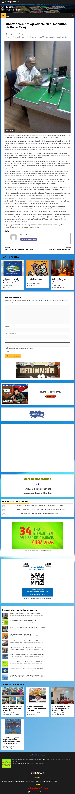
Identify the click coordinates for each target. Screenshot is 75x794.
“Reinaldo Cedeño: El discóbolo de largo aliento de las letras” (12, 281)
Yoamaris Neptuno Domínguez (12, 714)
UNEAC (18, 629)
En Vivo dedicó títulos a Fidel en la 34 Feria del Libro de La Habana (61, 708)
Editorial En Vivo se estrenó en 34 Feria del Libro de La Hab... (27, 675)
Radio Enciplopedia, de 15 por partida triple (18, 249)
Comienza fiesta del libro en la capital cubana (23, 620)
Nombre (8, 326)
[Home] (3, 16)
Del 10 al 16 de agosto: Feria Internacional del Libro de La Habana (30, 760)
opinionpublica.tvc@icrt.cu (37, 493)
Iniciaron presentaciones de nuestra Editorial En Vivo (25, 613)
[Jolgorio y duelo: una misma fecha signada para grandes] (37, 695)
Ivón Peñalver (32, 714)
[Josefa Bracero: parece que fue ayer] (37, 268)
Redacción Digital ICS (21, 615)
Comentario (9, 303)
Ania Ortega (7, 287)
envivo (2, 8)
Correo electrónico (11, 333)
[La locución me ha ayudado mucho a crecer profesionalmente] (62, 268)
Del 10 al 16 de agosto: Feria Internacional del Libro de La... (26, 661)
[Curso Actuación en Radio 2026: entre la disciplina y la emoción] (12, 695)
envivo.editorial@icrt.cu (37, 489)
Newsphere (33, 792)
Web (6, 341)
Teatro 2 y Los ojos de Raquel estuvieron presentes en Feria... (27, 654)
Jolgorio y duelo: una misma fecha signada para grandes (37, 708)
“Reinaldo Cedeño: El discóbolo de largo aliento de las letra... (27, 668)
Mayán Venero (24, 34)
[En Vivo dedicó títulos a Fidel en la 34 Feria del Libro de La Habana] (62, 695)
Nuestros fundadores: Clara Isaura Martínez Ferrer (43, 513)
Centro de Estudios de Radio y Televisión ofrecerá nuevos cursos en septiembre (43, 509)
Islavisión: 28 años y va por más (60, 249)
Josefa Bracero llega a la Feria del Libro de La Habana (25, 641)
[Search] (72, 15)
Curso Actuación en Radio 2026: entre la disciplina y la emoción (12, 708)
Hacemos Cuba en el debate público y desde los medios (47, 505)
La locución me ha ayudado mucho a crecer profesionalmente (61, 281)
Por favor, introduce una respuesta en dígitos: (19, 348)
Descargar (50, 396)
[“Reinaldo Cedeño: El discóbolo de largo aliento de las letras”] (12, 268)
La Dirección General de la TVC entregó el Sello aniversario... (27, 648)
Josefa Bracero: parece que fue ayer (36, 280)
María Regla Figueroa (59, 287)
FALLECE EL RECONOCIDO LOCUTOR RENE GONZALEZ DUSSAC (28, 627)
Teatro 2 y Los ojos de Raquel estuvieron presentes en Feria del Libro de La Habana (11, 740)
